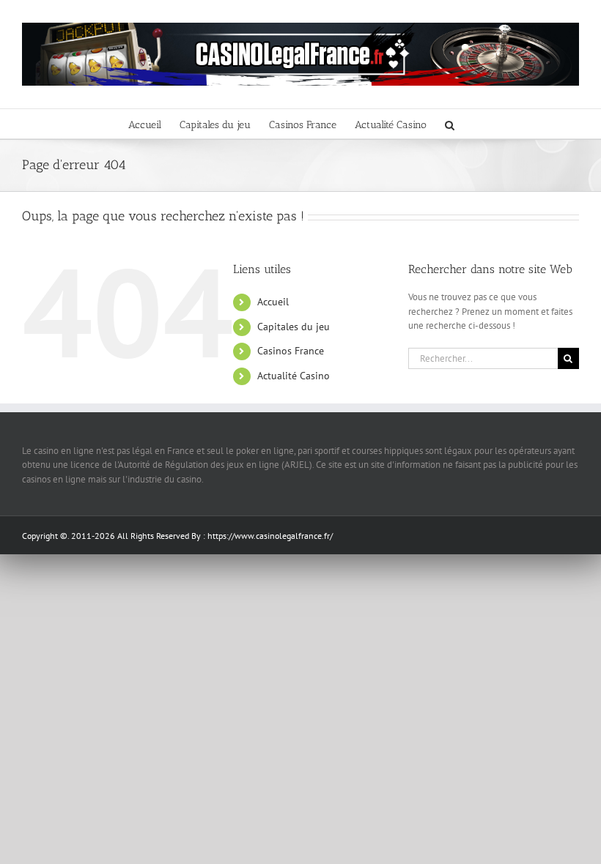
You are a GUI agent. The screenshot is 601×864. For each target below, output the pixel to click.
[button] (449, 123)
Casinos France (290, 350)
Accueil (273, 301)
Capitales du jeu (293, 326)
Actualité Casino (293, 375)
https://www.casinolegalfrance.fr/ (270, 535)
